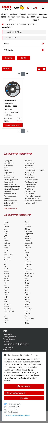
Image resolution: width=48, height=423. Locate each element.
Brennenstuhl (8, 255)
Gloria (6, 295)
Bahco (6, 238)
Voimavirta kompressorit (33, 201)
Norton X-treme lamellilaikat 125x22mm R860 (11, 103)
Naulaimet (7, 205)
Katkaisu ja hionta (27, 24)
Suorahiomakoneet (31, 180)
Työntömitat (29, 189)
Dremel (6, 276)
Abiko (5, 224)
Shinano (27, 297)
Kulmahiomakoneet (10, 184)
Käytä (23, 58)
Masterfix (28, 238)
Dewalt (6, 269)
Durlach (6, 281)
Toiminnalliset (13, 407)
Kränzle (27, 229)
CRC (5, 267)
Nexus (27, 252)
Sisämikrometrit (30, 177)
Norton (27, 257)
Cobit (5, 264)
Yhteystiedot (7, 334)
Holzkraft (7, 304)
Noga (26, 255)
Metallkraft (28, 243)
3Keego (6, 222)
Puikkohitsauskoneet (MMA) (34, 170)
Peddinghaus (29, 274)
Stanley (27, 302)
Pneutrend (28, 276)
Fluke (5, 290)
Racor (27, 278)
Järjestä (6, 69)
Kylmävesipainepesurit (11, 189)
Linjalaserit (7, 191)
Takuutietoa (7, 341)
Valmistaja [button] (8, 50)
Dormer (6, 274)
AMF (5, 236)
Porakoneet (29, 165)
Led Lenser (28, 231)
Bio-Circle (7, 243)
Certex (6, 262)
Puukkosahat (29, 173)
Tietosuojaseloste (9, 339)
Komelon (28, 227)
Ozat (26, 267)
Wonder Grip (29, 318)
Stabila (27, 299)
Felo (5, 285)
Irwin (5, 314)
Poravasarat (29, 168)
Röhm (27, 290)
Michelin (27, 245)
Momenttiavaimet (10, 194)
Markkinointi (13, 412)
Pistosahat (28, 161)
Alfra (5, 234)
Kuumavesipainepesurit (12, 187)
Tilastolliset (12, 409)
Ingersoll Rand (9, 311)
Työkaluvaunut (30, 187)
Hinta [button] (6, 43)
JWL (5, 323)
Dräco (6, 278)
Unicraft (27, 314)
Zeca (26, 321)
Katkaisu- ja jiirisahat (11, 180)
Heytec (6, 302)
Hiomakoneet (8, 165)
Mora (26, 250)
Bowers (6, 250)
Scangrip (28, 292)
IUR (5, 316)
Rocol (27, 285)
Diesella (6, 271)
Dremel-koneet (9, 163)
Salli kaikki (25, 386)
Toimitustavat (8, 347)
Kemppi (27, 222)
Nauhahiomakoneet (10, 203)
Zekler (27, 323)
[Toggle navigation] (43, 8)
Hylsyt (6, 168)
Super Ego (28, 309)
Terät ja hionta (12, 24)
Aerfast (6, 227)
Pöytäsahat (29, 175)
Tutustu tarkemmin (11, 125)
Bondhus (7, 245)
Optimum (28, 262)
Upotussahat (29, 194)
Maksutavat (7, 350)
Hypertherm (8, 309)
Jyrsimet (7, 175)
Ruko (26, 288)
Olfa (26, 259)
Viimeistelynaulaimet (32, 198)
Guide (5, 297)
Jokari (6, 318)
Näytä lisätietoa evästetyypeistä (18, 415)
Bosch (6, 248)
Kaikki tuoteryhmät (10, 209)
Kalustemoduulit (9, 177)
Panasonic (28, 269)
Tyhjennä (8, 58)
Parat (26, 271)
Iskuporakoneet (9, 173)
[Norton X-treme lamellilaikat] (13, 89)
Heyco (6, 299)
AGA (5, 229)
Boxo (5, 252)
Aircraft (6, 231)
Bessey (6, 241)
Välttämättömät (14, 404)
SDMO (27, 295)
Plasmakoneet (30, 163)
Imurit (6, 170)
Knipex (27, 224)
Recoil (27, 281)
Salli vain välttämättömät (15, 393)
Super (27, 307)
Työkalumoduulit (31, 184)
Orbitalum (28, 264)
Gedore (6, 292)
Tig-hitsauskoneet (31, 182)
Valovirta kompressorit (33, 196)
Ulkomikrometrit (30, 191)
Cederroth (7, 259)
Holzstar (6, 307)
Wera (26, 316)
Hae (33, 8)
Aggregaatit (8, 161)
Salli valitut (24, 398)
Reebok (27, 283)
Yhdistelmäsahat (31, 203)
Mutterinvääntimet (10, 201)
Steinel (27, 304)
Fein (5, 283)
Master (27, 236)
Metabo (27, 241)
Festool (6, 288)
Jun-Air (6, 321)
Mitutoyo (28, 248)
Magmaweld (29, 234)
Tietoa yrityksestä (9, 337)
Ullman (27, 311)
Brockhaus (7, 257)
